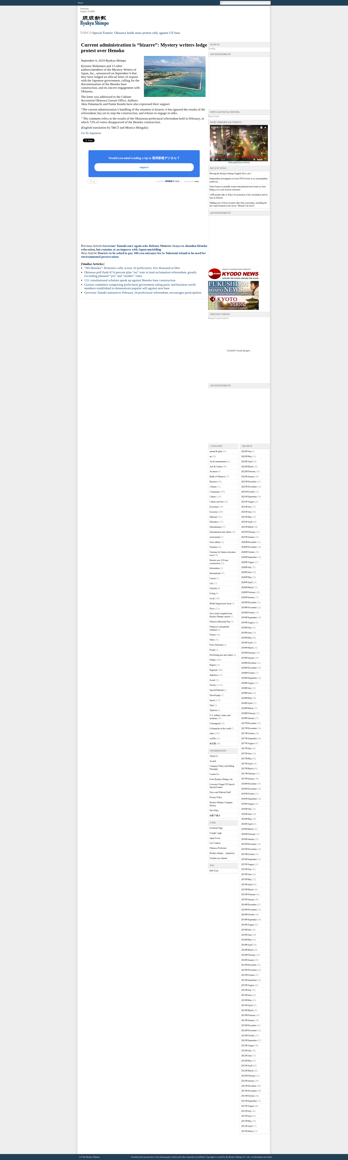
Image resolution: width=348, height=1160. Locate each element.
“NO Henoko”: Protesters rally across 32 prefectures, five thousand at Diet (132, 268)
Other (212, 640)
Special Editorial (216, 690)
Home (80, 3)
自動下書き (215, 815)
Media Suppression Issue (220, 603)
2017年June (246, 753)
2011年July (246, 1111)
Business (213, 481)
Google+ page (216, 833)
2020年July (246, 567)
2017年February (248, 773)
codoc (196, 181)
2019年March (247, 647)
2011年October (248, 1096)
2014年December (248, 904)
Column (213, 486)
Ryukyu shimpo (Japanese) (222, 853)
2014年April (246, 945)
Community (215, 492)
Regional (213, 670)
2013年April (246, 1005)
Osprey (213, 634)
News (212, 608)
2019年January (247, 658)
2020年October (248, 552)
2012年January (247, 1081)
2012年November (249, 1030)
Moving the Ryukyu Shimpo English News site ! (231, 173)
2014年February (248, 955)
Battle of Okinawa (217, 476)
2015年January (247, 899)
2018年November (249, 668)
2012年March (247, 1070)
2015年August (247, 864)
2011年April (246, 1126)
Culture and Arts (217, 501)
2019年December (248, 602)
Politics (213, 660)
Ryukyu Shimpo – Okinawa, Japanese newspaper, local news (107, 21)
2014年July (246, 930)
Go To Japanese (91, 133)
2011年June (246, 1116)
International (215, 573)
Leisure (213, 578)
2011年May (246, 1121)
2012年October (248, 1035)
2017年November (249, 728)
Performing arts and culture (221, 655)
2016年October (248, 793)
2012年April (246, 1065)
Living (212, 593)
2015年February (248, 894)
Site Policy (214, 810)
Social (212, 680)
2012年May (246, 1060)
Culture (213, 496)
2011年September (249, 1101)
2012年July (246, 1050)
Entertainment (215, 527)
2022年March (247, 466)
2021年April (246, 522)
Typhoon (213, 710)
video (212, 733)
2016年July (246, 809)
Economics (214, 507)
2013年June (246, 995)
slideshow (214, 675)
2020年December (248, 542)
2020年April (246, 582)
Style (212, 705)
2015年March (247, 889)
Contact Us (214, 774)
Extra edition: (215, 542)
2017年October (248, 733)
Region (213, 665)
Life (211, 583)
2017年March (247, 768)
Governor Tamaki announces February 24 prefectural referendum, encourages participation (142, 292)
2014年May (246, 939)
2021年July (246, 507)
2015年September (249, 859)
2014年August (247, 924)
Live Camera (215, 843)
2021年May (246, 517)
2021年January (247, 537)
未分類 (213, 743)
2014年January (247, 960)
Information (215, 568)
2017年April (246, 763)
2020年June (246, 572)
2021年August (247, 501)
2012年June (246, 1055)
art (211, 456)
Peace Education (216, 645)
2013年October (248, 975)
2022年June (246, 451)
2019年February (248, 653)
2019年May (246, 638)
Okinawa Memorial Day (220, 621)
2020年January (247, 597)
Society (213, 685)
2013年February (248, 1015)
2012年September (249, 1040)
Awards (213, 761)
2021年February (248, 532)
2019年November (249, 607)
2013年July (246, 990)
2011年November (249, 1091)
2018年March (247, 708)
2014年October (248, 914)
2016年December (248, 784)
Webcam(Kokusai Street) (239, 162)
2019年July (246, 627)
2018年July (246, 688)
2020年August (247, 562)
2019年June (246, 632)
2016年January (247, 839)
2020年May (246, 577)
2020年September (249, 557)
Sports (212, 700)
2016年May (246, 819)
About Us (214, 756)
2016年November (249, 789)
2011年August (247, 1106)
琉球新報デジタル (172, 181)
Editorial (213, 517)
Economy (214, 512)
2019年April (246, 642)
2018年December (248, 663)
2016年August (247, 804)
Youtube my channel (218, 858)
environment (215, 537)
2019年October (248, 612)
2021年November (249, 486)
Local (212, 598)
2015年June (246, 874)
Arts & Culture (216, 466)
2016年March (247, 829)
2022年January (247, 476)
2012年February (248, 1076)
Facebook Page (216, 828)
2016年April (246, 824)
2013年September (249, 980)
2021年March (247, 527)
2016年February (248, 834)
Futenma (213, 547)
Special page (215, 695)
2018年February (248, 713)
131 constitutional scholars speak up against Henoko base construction (129, 280)
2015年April (246, 884)
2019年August (247, 622)
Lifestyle (213, 588)
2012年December (248, 1025)
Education (214, 522)
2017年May (246, 758)
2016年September (249, 799)
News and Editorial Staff (220, 792)
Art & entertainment (218, 461)
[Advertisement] (204, 16)
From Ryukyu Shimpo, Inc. (221, 779)
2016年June (246, 814)
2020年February (248, 592)
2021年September (249, 496)
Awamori (214, 471)
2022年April (246, 461)
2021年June (246, 512)
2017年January (247, 778)
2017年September (249, 738)
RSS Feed (214, 870)
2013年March (247, 1010)
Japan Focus (215, 838)
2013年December (248, 965)
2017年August (247, 743)
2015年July (246, 869)
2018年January (247, 718)
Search (222, 2)
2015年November (249, 849)
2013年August (247, 985)
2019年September (249, 617)
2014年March (247, 950)
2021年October (248, 492)
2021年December (248, 481)
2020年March (247, 587)
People (212, 650)
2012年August (247, 1045)
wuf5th (213, 738)
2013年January (247, 1020)
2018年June (246, 693)
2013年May (246, 1000)
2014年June (246, 935)
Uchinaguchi (215, 723)
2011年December (248, 1086)
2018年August (247, 683)
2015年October (248, 854)
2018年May (246, 698)
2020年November (249, 547)
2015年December (248, 844)
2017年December (248, 723)
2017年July (246, 748)
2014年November (249, 909)
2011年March (247, 1131)
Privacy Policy (216, 797)
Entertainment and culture (220, 532)
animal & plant (216, 451)
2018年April (246, 703)
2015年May (246, 879)
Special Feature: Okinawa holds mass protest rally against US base (136, 33)
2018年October (248, 673)
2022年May (246, 456)
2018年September (249, 678)
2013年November (249, 970)
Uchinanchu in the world (220, 728)
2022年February (248, 471)
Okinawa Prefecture (218, 848)
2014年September (249, 919)
